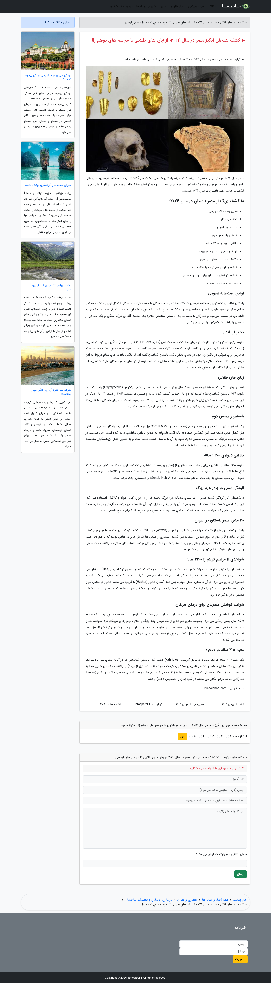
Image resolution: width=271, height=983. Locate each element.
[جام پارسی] (235, 6)
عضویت (240, 959)
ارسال (240, 874)
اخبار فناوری (177, 6)
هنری (163, 6)
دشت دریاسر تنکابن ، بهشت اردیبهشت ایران (49, 287)
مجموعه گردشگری (121, 6)
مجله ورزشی (196, 6)
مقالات (212, 6)
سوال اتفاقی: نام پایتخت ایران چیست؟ (221, 854)
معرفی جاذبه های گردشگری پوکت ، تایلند (48, 185)
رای (182, 736)
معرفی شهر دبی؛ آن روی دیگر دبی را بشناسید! (51, 392)
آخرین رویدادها (146, 6)
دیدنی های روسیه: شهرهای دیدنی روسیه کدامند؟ (48, 77)
